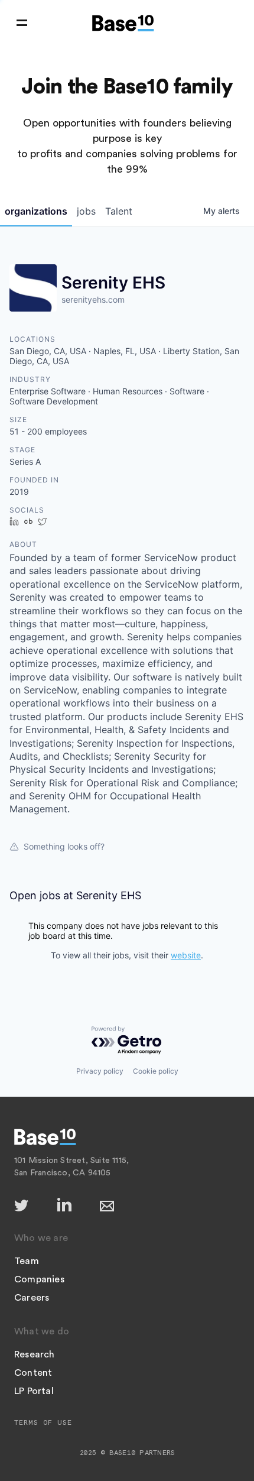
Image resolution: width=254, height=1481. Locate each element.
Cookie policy (155, 1071)
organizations (36, 211)
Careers (31, 1297)
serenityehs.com (93, 299)
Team (26, 1261)
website (186, 955)
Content (33, 1373)
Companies (39, 1279)
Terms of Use (43, 1422)
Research (34, 1354)
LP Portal (34, 1391)
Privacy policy (99, 1071)
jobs (86, 211)
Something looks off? (64, 846)
